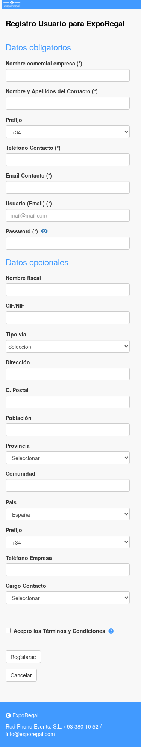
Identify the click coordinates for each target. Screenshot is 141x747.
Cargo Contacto (26, 585)
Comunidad (20, 473)
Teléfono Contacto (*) (33, 147)
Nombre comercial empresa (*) (44, 63)
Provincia (18, 445)
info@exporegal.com (30, 734)
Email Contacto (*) (29, 175)
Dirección (18, 362)
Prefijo (14, 119)
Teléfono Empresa (29, 557)
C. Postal (17, 390)
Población (19, 417)
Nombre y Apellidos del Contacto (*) (52, 91)
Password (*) (22, 231)
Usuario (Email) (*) (29, 203)
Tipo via (16, 334)
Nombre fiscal (23, 277)
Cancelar (21, 675)
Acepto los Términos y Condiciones (59, 630)
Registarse (23, 656)
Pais (11, 502)
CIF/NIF (15, 305)
